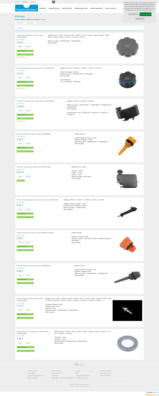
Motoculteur (67, 8)
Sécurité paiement (56, 373)
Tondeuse (42, 8)
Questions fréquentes (106, 371)
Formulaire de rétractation (83, 375)
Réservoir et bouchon (33, 19)
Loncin (43, 19)
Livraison (78, 371)
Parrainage (55, 375)
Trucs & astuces (56, 371)
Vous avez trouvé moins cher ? (36, 375)
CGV (77, 373)
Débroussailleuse (81, 8)
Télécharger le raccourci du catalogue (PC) (63, 378)
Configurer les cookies (82, 378)
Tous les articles (20, 19)
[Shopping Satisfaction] (152, 393)
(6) (25, 57)
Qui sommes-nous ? (105, 373)
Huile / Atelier (110, 8)
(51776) (157, 395)
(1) (25, 88)
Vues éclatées (31, 373)
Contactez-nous (32, 371)
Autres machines (96, 8)
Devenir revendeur (105, 375)
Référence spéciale (33, 378)
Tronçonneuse (54, 8)
